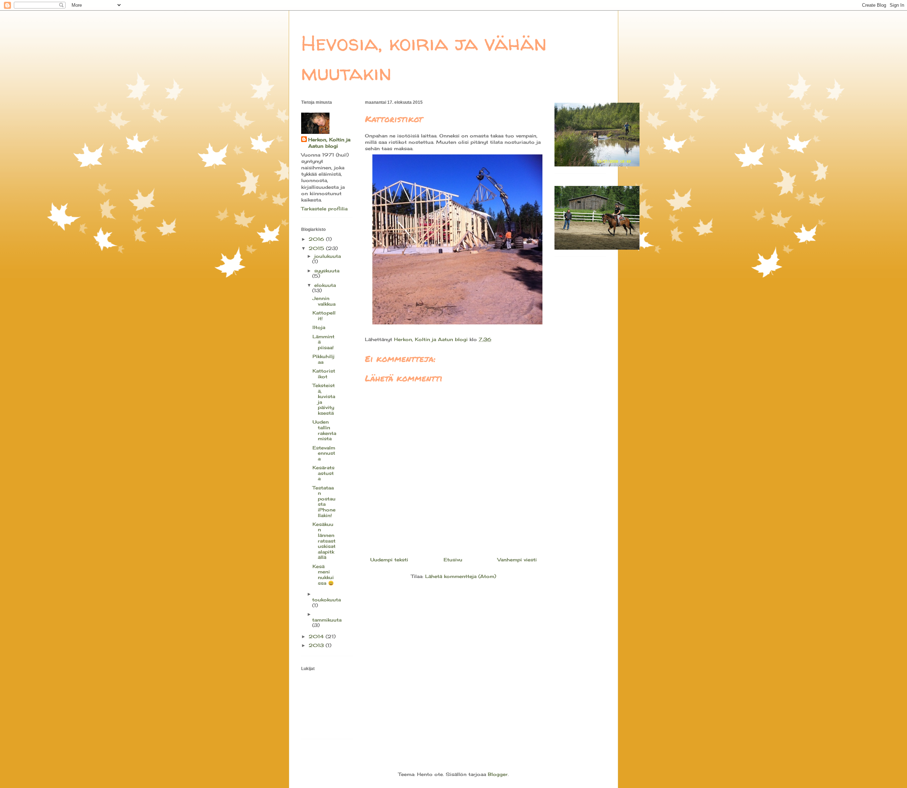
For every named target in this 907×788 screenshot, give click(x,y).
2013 (317, 645)
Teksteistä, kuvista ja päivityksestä (323, 399)
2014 (317, 636)
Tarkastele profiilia (324, 208)
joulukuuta (327, 256)
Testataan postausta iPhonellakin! (324, 501)
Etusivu (453, 559)
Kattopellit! (324, 315)
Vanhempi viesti (517, 559)
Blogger (498, 774)
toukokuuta (326, 599)
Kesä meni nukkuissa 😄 (323, 574)
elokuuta (325, 285)
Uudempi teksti (389, 559)
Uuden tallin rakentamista (324, 430)
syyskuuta (326, 270)
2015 (317, 248)
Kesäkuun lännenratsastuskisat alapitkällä (324, 540)
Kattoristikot (323, 373)
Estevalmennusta (323, 453)
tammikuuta (327, 620)
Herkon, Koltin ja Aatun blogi (329, 143)
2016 (317, 239)
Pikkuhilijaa (323, 359)
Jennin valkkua (324, 301)
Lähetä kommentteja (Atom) (460, 576)
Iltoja (318, 327)
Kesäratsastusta (323, 473)
